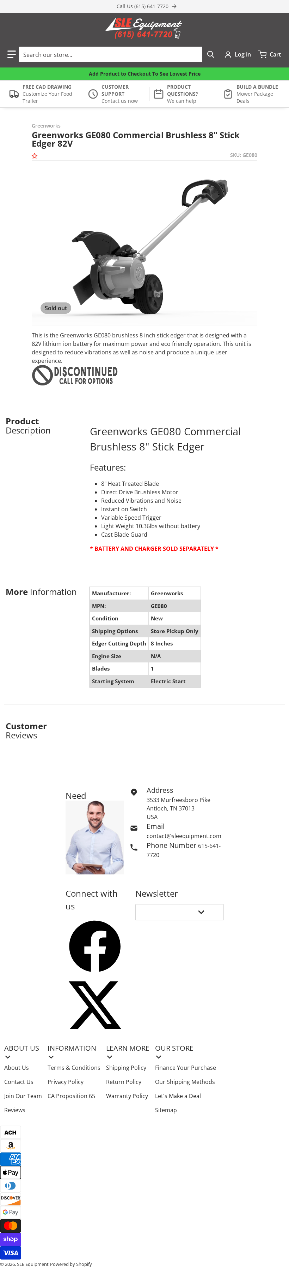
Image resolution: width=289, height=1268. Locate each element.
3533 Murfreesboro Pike (178, 800)
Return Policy (123, 1082)
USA (152, 817)
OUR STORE (174, 1048)
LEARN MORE (127, 1048)
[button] (11, 54)
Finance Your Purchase (185, 1068)
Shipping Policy (126, 1068)
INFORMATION (72, 1048)
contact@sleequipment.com (184, 836)
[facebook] (95, 946)
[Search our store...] (210, 54)
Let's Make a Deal (178, 1096)
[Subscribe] (201, 912)
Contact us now (120, 101)
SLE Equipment (33, 1264)
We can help (181, 101)
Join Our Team (23, 1096)
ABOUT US (21, 1048)
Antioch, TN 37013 (171, 808)
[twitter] (95, 1005)
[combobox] (119, 54)
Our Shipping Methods (185, 1082)
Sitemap (166, 1110)
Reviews (14, 1110)
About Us (16, 1068)
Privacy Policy (66, 1082)
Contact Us (18, 1082)
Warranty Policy (127, 1096)
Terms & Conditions (74, 1068)
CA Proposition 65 (71, 1096)
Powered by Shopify (71, 1264)
